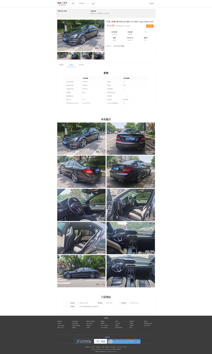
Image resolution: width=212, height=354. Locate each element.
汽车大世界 (147, 325)
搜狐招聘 (98, 347)
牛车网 (59, 323)
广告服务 (103, 347)
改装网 (102, 323)
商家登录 (151, 3)
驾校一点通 (60, 327)
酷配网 (102, 321)
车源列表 (81, 3)
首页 (73, 3)
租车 (131, 327)
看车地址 (81, 65)
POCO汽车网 (104, 327)
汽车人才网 (89, 323)
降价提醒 (127, 26)
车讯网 (131, 323)
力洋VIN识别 (61, 325)
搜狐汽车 (60, 321)
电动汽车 (88, 325)
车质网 (117, 325)
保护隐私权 (112, 347)
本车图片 (106, 119)
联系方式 (108, 347)
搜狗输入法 (87, 347)
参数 (106, 73)
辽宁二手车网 (104, 325)
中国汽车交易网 (76, 325)
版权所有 (119, 349)
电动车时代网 (118, 327)
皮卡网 (88, 327)
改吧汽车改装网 (90, 321)
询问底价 (150, 26)
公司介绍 (125, 347)
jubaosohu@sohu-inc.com (111, 351)
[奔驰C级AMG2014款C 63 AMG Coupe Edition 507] (80, 35)
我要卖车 (132, 321)
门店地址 (106, 297)
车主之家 (117, 323)
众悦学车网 (75, 323)
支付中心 (93, 347)
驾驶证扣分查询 (148, 323)
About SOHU (119, 347)
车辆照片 (71, 65)
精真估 (145, 321)
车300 (116, 321)
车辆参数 (61, 65)
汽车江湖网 (75, 321)
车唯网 (131, 325)
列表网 (73, 327)
